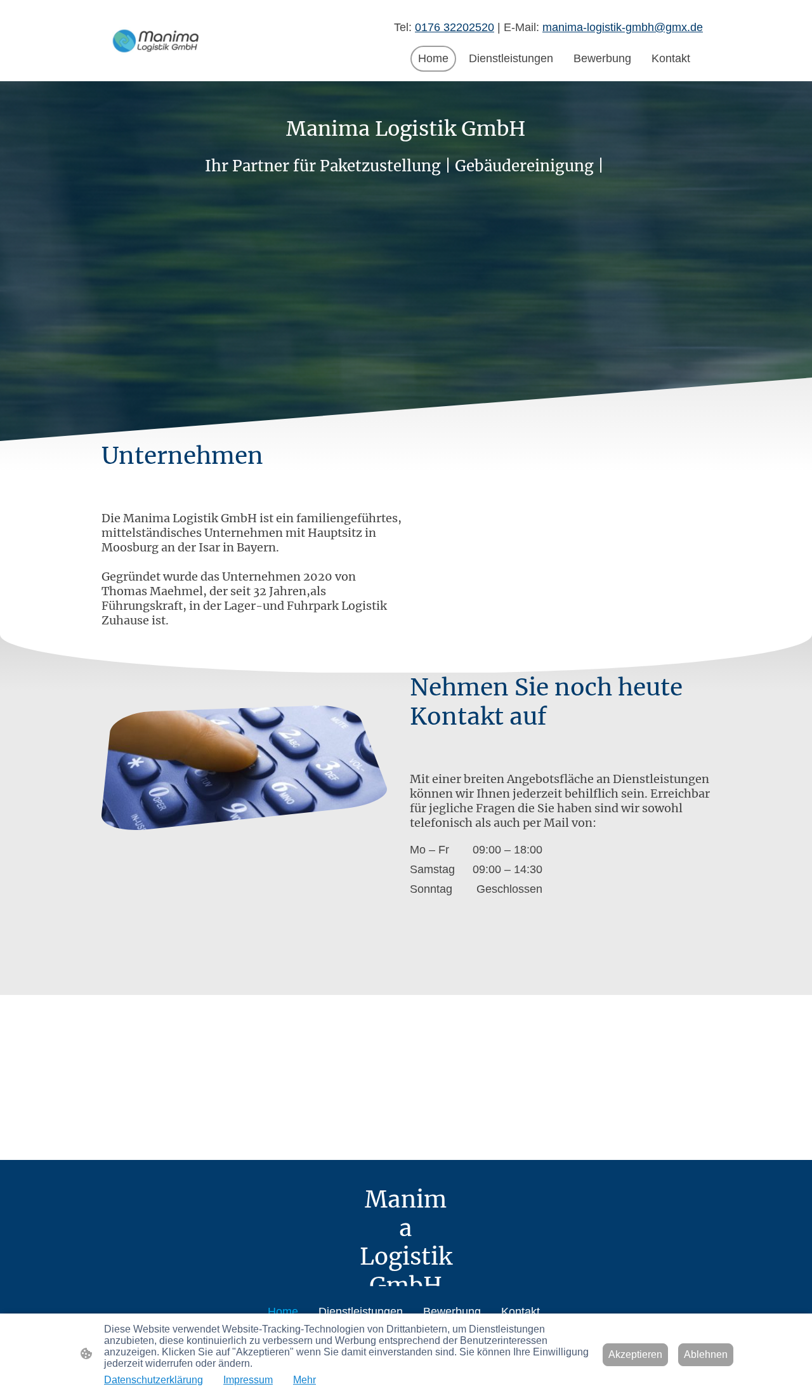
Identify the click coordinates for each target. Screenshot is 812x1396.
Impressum (248, 1379)
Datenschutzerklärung (153, 1379)
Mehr (304, 1379)
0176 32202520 (454, 27)
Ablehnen (706, 1354)
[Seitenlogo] (156, 41)
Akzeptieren (635, 1354)
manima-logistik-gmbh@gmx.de (622, 27)
